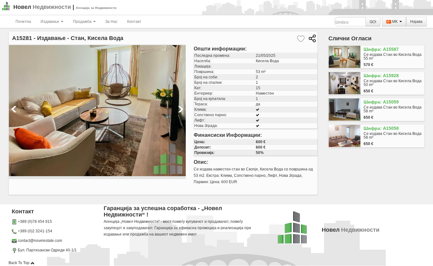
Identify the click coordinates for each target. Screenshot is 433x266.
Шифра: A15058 (381, 128)
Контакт (134, 21)
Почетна (23, 21)
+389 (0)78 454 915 (35, 221)
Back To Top (19, 263)
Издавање (50, 21)
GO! (373, 21)
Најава (416, 21)
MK (395, 21)
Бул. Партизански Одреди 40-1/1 (47, 250)
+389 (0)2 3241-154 (35, 231)
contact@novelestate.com (40, 240)
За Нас (111, 21)
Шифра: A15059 (381, 101)
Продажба (83, 21)
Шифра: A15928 (381, 75)
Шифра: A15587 (381, 49)
